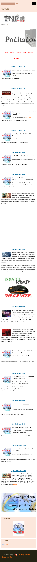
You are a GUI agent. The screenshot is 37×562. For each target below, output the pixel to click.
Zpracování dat (7, 557)
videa (22, 199)
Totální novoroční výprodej (8, 435)
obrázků (3, 103)
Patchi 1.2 (10, 164)
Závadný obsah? (24, 554)
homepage (15, 195)
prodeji (15, 114)
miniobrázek (20, 73)
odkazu (15, 484)
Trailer (3, 120)
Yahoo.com (26, 404)
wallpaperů (8, 78)
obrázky (26, 199)
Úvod (2, 24)
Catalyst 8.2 (28, 117)
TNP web (5, 9)
